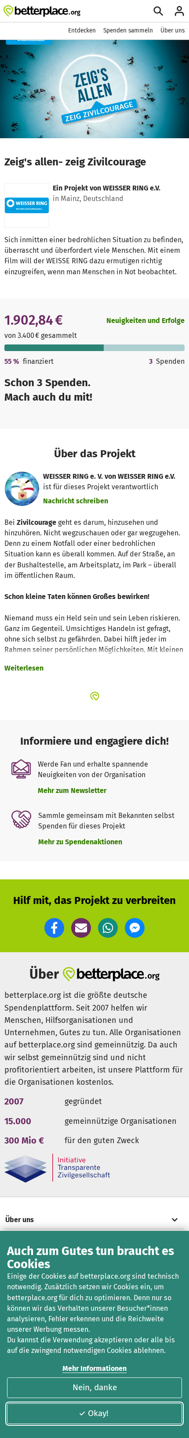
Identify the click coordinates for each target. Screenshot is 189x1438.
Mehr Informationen (94, 1368)
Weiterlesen (24, 668)
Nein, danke (95, 1387)
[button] (54, 928)
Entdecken (82, 30)
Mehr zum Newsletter (72, 790)
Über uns (172, 30)
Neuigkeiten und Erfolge (145, 320)
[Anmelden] (179, 11)
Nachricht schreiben (75, 501)
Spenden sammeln (128, 30)
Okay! (98, 1413)
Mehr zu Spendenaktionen (80, 842)
